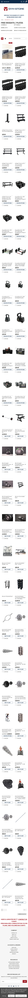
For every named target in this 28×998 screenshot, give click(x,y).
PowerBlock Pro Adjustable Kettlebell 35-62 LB (7, 331)
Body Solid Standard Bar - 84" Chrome (20, 830)
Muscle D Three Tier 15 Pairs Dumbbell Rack (7, 64)
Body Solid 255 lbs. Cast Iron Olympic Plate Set (19, 864)
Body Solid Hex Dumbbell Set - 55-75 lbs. (20, 731)
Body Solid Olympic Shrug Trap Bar (6, 630)
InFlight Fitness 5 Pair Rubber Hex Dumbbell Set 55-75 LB (7, 98)
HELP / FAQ (14, 936)
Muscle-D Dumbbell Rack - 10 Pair (19, 564)
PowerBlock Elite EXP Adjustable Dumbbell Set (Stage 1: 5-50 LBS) (20, 364)
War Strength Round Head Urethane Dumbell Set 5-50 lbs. (20, 531)
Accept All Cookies (21, 996)
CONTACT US (22, 919)
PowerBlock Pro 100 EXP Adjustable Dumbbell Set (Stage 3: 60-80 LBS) (7, 231)
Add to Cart (8, 69)
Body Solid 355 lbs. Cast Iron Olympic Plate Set (6, 797)
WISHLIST (14, 953)
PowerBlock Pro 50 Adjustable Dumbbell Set (7, 397)
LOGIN (11, 949)
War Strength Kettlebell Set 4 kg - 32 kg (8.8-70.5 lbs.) (20, 464)
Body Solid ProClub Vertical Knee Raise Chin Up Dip (6, 731)
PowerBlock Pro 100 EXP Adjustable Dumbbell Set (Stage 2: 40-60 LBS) (20, 231)
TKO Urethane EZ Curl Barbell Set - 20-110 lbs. (7, 431)
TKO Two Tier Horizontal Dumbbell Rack (20, 431)
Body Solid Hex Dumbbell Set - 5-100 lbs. (20, 764)
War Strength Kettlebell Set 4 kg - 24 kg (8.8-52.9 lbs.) (7, 464)
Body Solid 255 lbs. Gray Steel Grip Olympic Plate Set (19, 897)
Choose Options (20, 69)
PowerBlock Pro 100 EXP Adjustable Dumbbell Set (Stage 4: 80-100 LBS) (20, 198)
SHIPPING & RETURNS (14, 952)
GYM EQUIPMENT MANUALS (14, 962)
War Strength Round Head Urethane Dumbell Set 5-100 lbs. (7, 497)
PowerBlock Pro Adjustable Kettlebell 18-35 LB (20, 331)
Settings (4, 996)
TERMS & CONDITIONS (14, 939)
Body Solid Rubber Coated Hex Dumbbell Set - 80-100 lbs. (20, 597)
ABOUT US (14, 934)
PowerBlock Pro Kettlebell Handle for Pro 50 (7, 298)
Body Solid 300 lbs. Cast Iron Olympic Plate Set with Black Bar (6, 864)
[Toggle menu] (2, 2)
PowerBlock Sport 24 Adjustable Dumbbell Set (20, 397)
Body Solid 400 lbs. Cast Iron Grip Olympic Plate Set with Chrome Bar (20, 698)
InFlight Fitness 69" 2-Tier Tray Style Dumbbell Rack (20, 164)
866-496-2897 (6, 1)
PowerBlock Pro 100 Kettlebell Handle (19, 297)
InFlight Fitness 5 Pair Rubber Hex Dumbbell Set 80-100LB (20, 64)
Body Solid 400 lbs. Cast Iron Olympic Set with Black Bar (7, 697)
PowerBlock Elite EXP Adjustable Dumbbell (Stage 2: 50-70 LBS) (20, 264)
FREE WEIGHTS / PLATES (9, 19)
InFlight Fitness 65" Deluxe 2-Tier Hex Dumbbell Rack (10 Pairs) (6, 198)
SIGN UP (16, 949)
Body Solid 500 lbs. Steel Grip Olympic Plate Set (19, 631)
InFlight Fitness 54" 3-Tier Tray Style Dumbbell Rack (20, 131)
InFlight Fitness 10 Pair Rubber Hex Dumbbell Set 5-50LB (20, 98)
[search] (21, 1)
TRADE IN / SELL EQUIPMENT (14, 966)
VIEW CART (14, 947)
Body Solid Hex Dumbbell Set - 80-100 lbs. (20, 664)
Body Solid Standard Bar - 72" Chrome (7, 897)
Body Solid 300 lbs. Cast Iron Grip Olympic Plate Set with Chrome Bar (7, 831)
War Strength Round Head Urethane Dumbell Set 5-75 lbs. (7, 531)
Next (25, 909)
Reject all (11, 996)
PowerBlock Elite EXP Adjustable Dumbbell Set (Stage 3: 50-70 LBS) (7, 265)
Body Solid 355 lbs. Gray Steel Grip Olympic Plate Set (6, 764)
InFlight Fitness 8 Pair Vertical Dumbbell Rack (7, 131)
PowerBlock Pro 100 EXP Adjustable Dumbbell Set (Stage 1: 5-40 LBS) (7, 365)
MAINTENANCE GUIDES (14, 963)
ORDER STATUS (14, 950)
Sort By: (10, 38)
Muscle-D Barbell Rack (7, 596)
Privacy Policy (12, 993)
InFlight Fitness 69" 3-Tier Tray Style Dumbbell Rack (7, 164)
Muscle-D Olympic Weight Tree (6, 564)
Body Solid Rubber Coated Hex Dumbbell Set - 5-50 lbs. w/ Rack (20, 797)
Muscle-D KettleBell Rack (20, 497)
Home (2, 19)
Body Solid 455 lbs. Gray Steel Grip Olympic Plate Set (6, 664)
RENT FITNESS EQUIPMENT (14, 965)
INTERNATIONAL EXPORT (14, 968)
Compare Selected (22, 914)
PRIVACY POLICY (14, 937)
